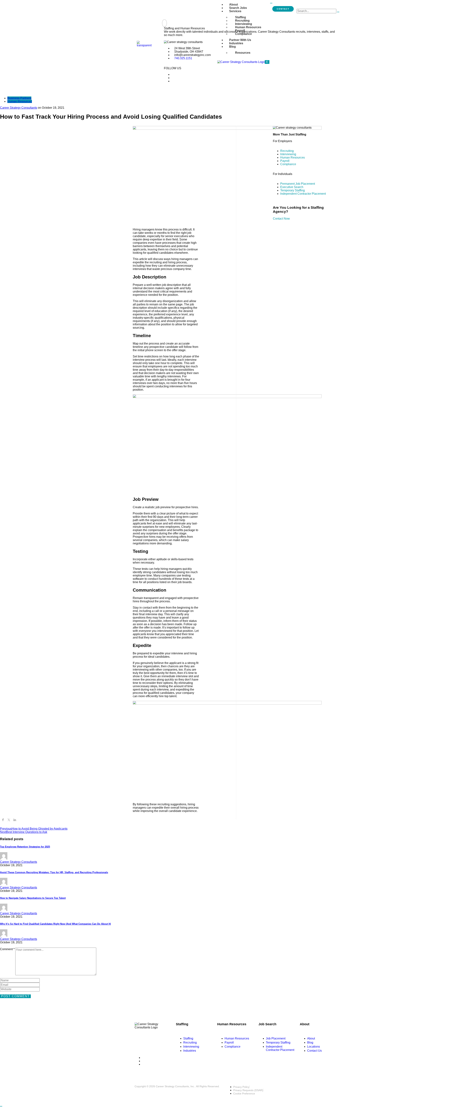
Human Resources (19, 101)
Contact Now (281, 218)
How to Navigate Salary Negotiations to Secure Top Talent (33, 898)
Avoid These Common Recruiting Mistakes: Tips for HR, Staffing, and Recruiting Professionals (54, 872)
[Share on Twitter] (9, 820)
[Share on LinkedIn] (15, 820)
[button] (164, 23)
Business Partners (19, 98)
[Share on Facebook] (3, 820)
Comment (7, 949)
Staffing (240, 17)
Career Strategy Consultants (18, 107)
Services (235, 11)
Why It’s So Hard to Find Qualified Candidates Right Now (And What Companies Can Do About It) (55, 923)
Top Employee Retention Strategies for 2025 (25, 846)
